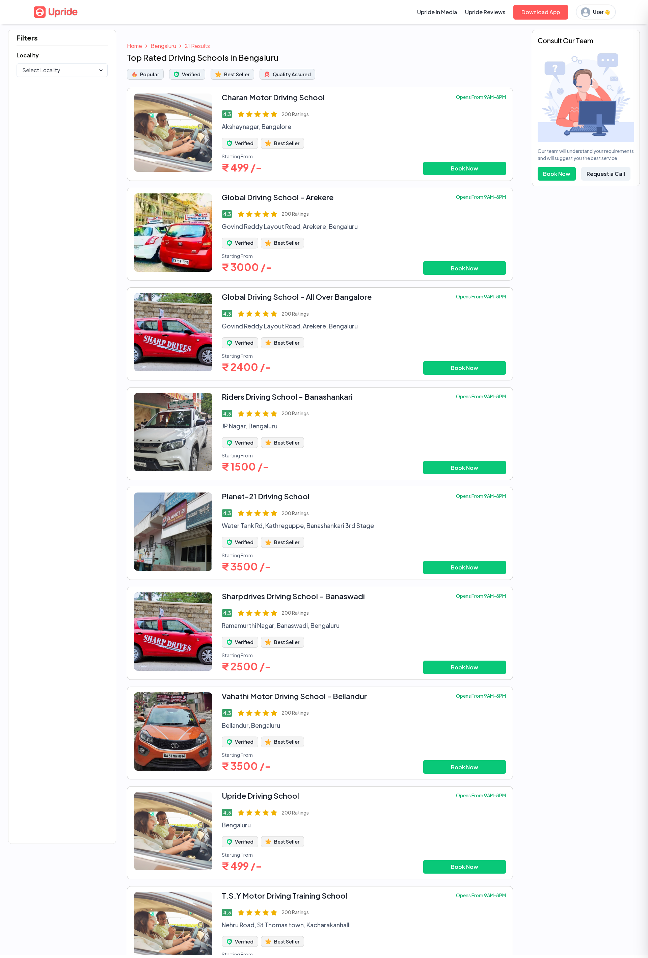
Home (134, 45)
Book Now (464, 168)
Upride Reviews (485, 12)
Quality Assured (292, 74)
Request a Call (606, 173)
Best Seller (236, 74)
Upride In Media (437, 12)
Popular (149, 74)
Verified (191, 74)
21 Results (197, 45)
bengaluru (163, 45)
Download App (540, 12)
